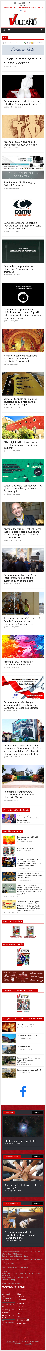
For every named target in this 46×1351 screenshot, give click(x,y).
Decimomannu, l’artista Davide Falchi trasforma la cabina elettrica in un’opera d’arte (21, 578)
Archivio (19, 1327)
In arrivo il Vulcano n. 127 (26, 848)
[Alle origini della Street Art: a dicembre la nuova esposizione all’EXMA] (23, 417)
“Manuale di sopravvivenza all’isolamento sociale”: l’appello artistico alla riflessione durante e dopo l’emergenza (23, 313)
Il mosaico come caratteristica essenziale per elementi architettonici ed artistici (20, 358)
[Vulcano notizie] (4, 30)
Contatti (20, 1306)
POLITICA (20, 1313)
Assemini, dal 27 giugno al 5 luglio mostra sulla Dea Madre (21, 143)
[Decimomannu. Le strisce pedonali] (9, 1069)
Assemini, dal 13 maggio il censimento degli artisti (18, 663)
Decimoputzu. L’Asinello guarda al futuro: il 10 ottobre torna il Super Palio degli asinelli (29, 876)
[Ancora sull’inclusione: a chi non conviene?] (23, 1161)
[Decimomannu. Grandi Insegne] (9, 1035)
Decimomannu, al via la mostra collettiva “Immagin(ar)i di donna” (22, 103)
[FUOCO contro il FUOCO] (9, 1024)
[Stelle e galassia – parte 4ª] (23, 1117)
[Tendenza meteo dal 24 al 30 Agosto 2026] (9, 836)
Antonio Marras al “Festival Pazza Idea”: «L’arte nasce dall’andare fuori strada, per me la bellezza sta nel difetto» (22, 533)
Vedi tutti (37, 1112)
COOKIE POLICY (19, 1287)
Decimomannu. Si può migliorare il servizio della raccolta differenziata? (29, 1060)
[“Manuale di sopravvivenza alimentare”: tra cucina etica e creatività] (23, 241)
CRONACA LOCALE (23, 1320)
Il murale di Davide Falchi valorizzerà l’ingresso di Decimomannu (22, 621)
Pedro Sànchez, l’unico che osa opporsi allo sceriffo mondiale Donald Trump (28, 818)
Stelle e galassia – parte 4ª (20, 1141)
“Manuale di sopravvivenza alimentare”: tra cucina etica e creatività (20, 269)
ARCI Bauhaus (21, 1310)
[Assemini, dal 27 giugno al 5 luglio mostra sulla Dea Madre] (23, 116)
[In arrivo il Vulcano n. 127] (9, 847)
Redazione (20, 1303)
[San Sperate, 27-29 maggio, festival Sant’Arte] (23, 157)
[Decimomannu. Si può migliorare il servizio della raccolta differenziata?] (9, 1057)
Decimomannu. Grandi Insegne (27, 1036)
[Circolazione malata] (9, 1046)
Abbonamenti (21, 1323)
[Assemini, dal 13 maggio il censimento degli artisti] (23, 636)
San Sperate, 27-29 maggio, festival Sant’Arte (19, 184)
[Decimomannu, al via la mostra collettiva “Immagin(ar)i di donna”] (23, 76)
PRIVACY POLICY (7, 1287)
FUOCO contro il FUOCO (25, 1024)
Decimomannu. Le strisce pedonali (29, 1070)
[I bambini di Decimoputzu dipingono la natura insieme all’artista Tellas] (23, 766)
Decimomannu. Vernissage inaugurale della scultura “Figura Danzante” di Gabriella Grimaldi (22, 705)
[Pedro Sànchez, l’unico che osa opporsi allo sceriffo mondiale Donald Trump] (9, 815)
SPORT (19, 1317)
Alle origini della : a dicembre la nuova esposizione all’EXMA (21, 445)
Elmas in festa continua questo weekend (23, 61)
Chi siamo (20, 1294)
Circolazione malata (24, 1047)
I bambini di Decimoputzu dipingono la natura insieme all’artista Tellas (19, 794)
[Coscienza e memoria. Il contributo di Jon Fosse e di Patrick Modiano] (23, 1208)
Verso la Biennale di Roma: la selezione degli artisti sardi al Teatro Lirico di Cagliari (20, 402)
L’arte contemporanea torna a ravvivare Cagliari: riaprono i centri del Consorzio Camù (23, 226)
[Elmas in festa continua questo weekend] (23, 43)
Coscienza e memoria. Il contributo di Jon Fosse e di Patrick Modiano (20, 1235)
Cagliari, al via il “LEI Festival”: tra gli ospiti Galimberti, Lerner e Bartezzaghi (23, 488)
